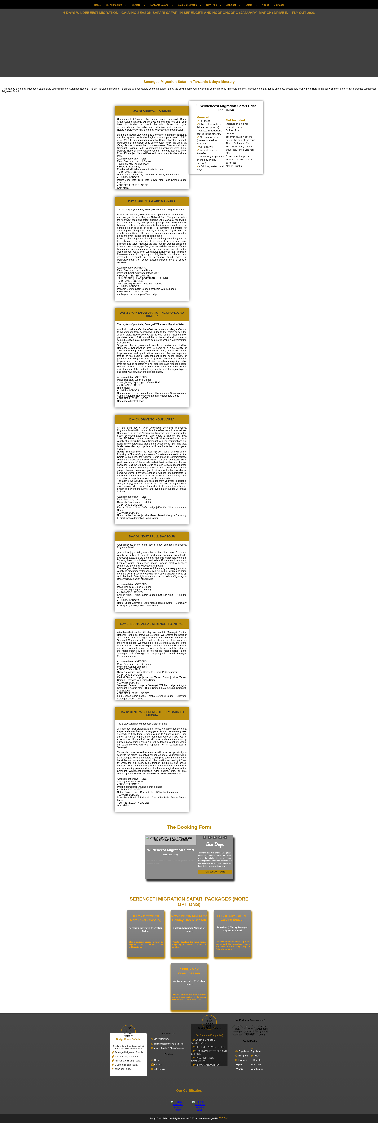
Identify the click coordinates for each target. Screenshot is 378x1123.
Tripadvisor (244, 1051)
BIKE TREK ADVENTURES (210, 1047)
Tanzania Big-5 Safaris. (126, 1056)
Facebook (242, 1060)
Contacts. (158, 1065)
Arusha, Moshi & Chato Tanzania (169, 1048)
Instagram (243, 1056)
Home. (157, 1060)
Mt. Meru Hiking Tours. (126, 1065)
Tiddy (223, 1118)
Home (97, 5)
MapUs (239, 1069)
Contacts (279, 5)
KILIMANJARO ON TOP (207, 1065)
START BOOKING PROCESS (215, 872)
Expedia (239, 1065)
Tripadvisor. (256, 1051)
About (265, 5)
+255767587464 (161, 1039)
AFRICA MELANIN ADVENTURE (203, 1041)
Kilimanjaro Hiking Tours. (127, 1060)
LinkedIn (257, 1060)
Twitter (257, 1056)
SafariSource (257, 1069)
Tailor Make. (159, 1069)
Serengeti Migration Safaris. (129, 1052)
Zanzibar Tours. (122, 1069)
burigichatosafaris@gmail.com (168, 1044)
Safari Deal (256, 1065)
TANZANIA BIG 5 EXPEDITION (202, 1059)
